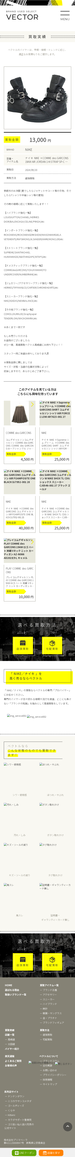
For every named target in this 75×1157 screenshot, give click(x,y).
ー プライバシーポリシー (53, 1075)
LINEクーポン (26, 1153)
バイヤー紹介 (12, 1049)
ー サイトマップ (48, 1084)
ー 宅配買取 (46, 1039)
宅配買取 (52, 649)
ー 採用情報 (46, 1079)
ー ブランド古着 (48, 990)
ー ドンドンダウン (14, 1096)
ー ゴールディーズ (14, 1105)
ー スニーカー (47, 999)
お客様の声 (11, 1065)
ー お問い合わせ (48, 1070)
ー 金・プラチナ (48, 1018)
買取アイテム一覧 (49, 985)
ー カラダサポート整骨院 (18, 1119)
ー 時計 (44, 1008)
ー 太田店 (10, 1044)
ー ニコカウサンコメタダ (18, 1101)
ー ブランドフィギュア (52, 1022)
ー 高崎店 (10, 1039)
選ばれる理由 (12, 990)
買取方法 (44, 1030)
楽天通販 (9, 1056)
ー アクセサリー (48, 994)
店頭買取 (23, 649)
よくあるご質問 (13, 1061)
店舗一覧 (9, 1034)
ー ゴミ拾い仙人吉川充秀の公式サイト (19, 1126)
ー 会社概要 (46, 1065)
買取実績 (9, 1030)
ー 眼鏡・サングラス (51, 1013)
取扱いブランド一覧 (15, 994)
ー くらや (10, 1110)
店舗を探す (53, 1153)
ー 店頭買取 (46, 1034)
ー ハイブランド (48, 1004)
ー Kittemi (10, 1115)
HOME (8, 985)
